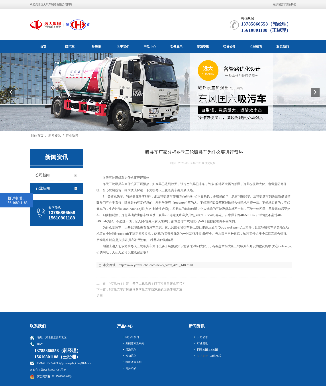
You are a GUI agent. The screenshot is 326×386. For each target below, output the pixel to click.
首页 (43, 46)
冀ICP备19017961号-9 (53, 369)
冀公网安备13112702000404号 (54, 376)
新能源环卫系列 (135, 343)
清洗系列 (131, 349)
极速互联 (215, 355)
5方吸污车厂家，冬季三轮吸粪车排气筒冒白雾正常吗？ (147, 283)
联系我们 (290, 4)
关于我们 (123, 46)
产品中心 (149, 46)
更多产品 (131, 368)
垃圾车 (96, 46)
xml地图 (213, 349)
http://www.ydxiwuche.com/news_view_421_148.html (156, 265)
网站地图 (202, 349)
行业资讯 (202, 343)
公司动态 (202, 337)
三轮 (112, 177)
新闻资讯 (203, 46)
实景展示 (176, 46)
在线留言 (278, 4)
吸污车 (70, 46)
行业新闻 (71, 135)
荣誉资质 (229, 46)
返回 (99, 295)
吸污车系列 (132, 337)
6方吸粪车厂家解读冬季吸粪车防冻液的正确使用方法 (145, 289)
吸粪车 (119, 177)
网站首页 (37, 135)
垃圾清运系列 (133, 362)
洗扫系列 (131, 355)
